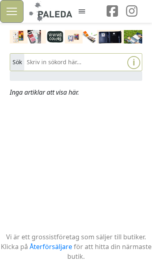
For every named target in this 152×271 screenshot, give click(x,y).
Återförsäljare (51, 246)
